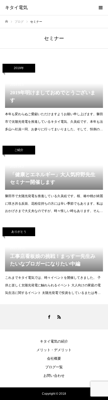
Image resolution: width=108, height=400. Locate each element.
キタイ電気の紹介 (54, 341)
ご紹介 (18, 150)
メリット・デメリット (54, 350)
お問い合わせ (54, 376)
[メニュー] (100, 7)
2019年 (19, 68)
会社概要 (54, 358)
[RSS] (59, 316)
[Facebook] (48, 316)
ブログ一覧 (54, 367)
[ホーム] (6, 21)
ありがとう (18, 231)
